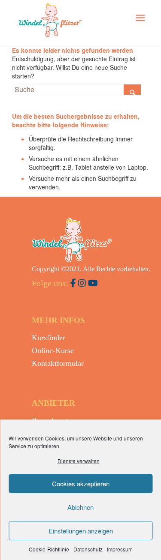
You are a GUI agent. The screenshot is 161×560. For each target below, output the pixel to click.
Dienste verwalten (79, 460)
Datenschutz (88, 549)
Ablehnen (80, 507)
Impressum (120, 549)
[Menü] (140, 17)
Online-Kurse (53, 350)
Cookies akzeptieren (80, 483)
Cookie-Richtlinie (49, 549)
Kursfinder (48, 337)
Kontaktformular (58, 363)
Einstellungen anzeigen (81, 530)
